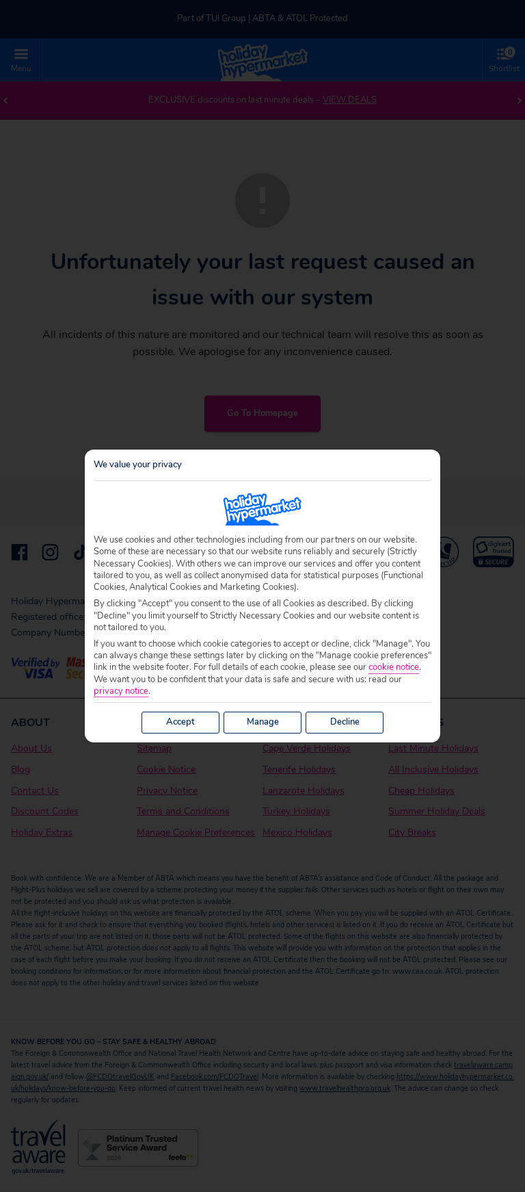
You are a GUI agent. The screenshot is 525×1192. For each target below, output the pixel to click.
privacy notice (121, 691)
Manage (263, 722)
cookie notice (393, 667)
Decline (345, 722)
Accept (180, 722)
